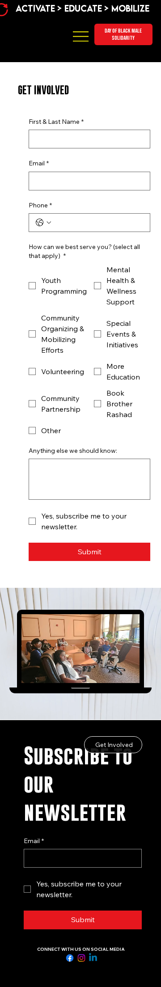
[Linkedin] (93, 958)
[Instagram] (81, 958)
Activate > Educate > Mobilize (82, 8)
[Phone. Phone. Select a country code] (43, 222)
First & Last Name (56, 122)
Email (39, 163)
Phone (40, 205)
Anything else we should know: (73, 451)
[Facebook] (70, 958)
